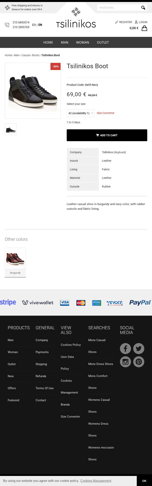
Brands (65, 404)
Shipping (41, 364)
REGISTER (125, 22)
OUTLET (103, 42)
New (11, 376)
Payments (42, 352)
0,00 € (134, 28)
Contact (41, 400)
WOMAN (82, 42)
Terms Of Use (45, 388)
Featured (13, 400)
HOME (48, 42)
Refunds (41, 376)
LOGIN (143, 22)
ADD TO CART (108, 135)
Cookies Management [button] (95, 480)
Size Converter (105, 113)
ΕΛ (34, 25)
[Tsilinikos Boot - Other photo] (10, 129)
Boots (35, 55)
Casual (26, 55)
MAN (64, 42)
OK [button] (144, 480)
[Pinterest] (138, 361)
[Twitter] (138, 348)
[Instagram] (125, 361)
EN (40, 25)
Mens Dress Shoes (100, 364)
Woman (13, 352)
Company (42, 340)
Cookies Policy (71, 345)
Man (17, 55)
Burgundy (15, 272)
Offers (12, 388)
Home (8, 55)
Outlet (12, 364)
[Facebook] (125, 348)
